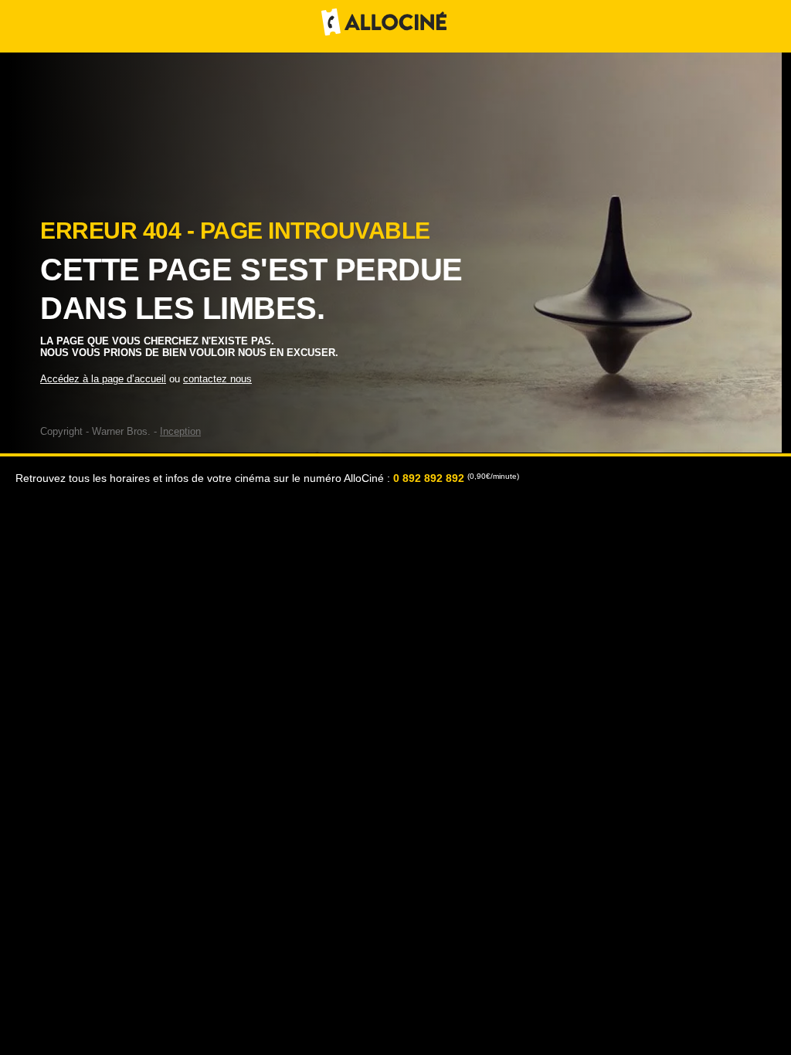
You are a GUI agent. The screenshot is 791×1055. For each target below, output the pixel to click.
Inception (180, 431)
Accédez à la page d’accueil (103, 379)
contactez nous (217, 379)
